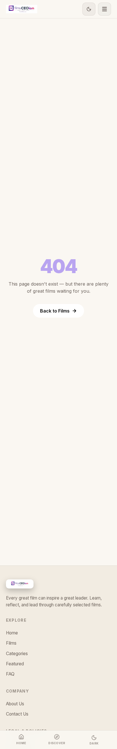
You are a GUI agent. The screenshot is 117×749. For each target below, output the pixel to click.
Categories (17, 653)
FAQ (10, 674)
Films (11, 643)
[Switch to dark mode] (88, 9)
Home (12, 633)
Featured (15, 663)
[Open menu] (104, 9)
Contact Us (17, 714)
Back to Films (55, 311)
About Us (15, 703)
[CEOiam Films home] (21, 9)
